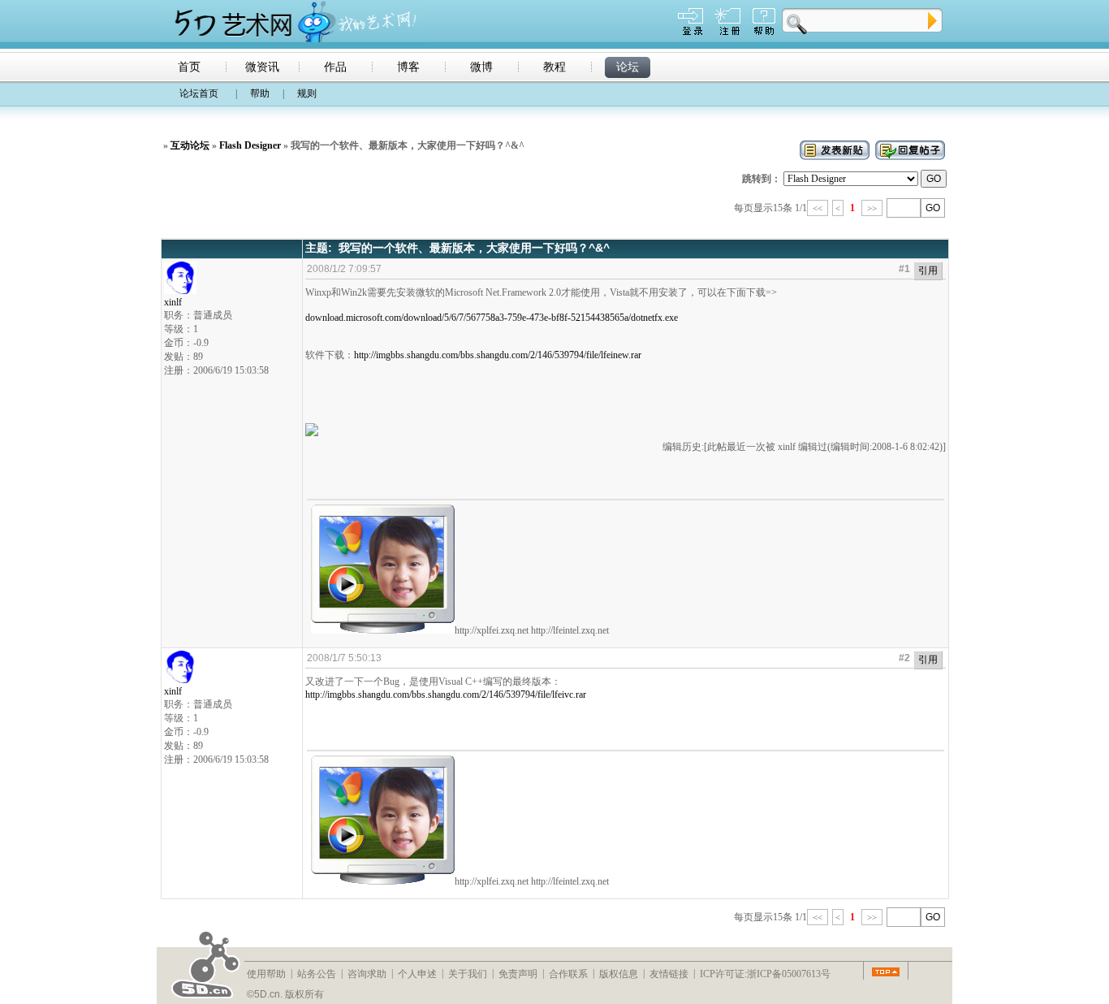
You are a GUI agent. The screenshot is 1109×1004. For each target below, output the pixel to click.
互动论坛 (189, 145)
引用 (928, 270)
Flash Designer (250, 145)
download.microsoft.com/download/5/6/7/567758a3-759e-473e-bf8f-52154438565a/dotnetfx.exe (491, 317)
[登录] (690, 31)
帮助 (260, 93)
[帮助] (764, 31)
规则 (307, 93)
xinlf (173, 302)
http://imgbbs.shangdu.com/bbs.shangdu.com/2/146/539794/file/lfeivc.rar (445, 694)
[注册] (727, 31)
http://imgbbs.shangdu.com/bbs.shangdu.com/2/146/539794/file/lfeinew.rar (497, 355)
